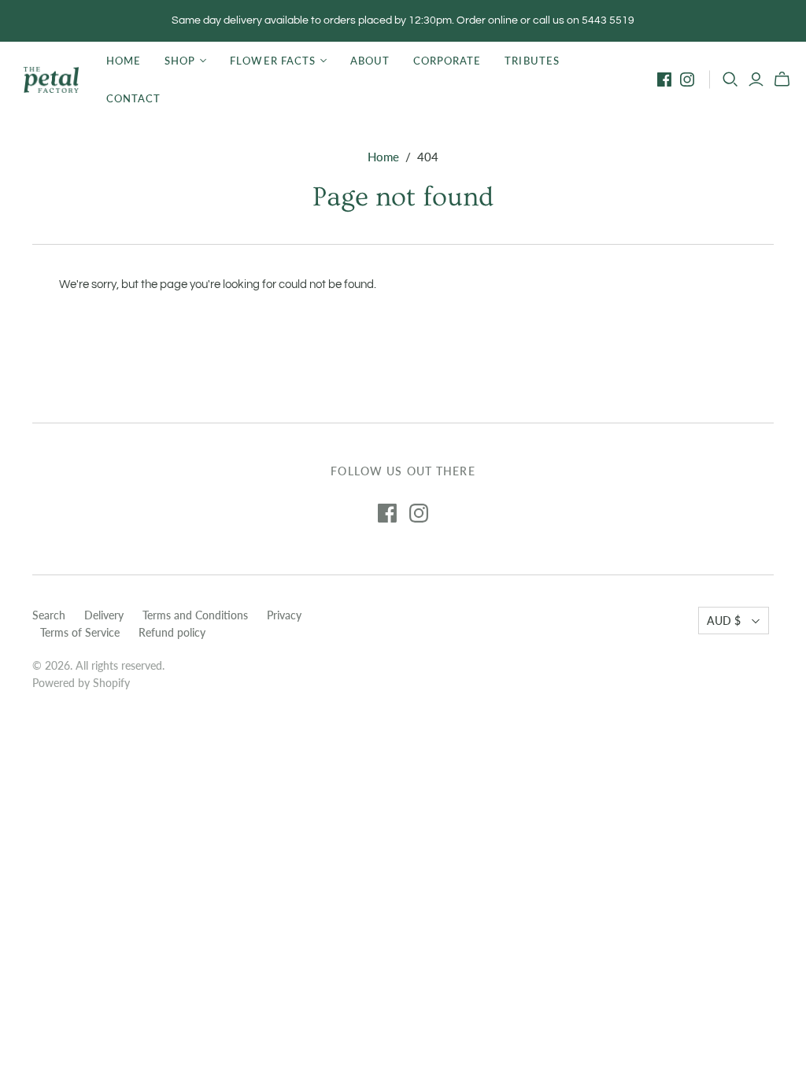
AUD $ (724, 620)
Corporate (447, 60)
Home (123, 60)
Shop (180, 60)
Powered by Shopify (81, 682)
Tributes (532, 60)
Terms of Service (80, 632)
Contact (133, 98)
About (370, 60)
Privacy (284, 615)
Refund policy (172, 632)
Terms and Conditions (195, 615)
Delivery (104, 615)
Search (48, 615)
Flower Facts (272, 60)
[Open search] (730, 79)
